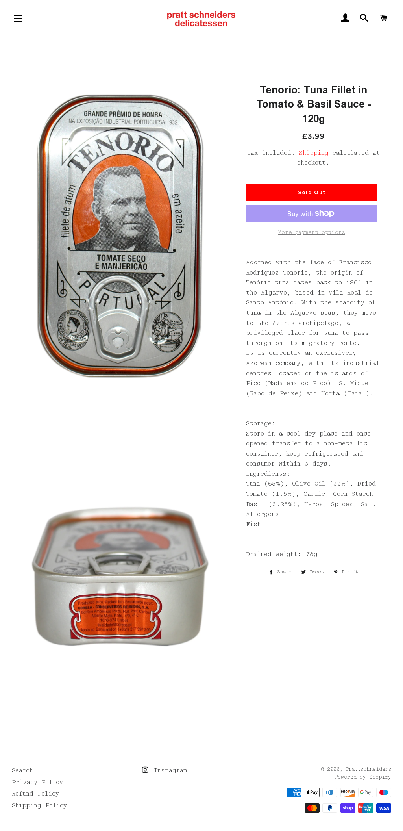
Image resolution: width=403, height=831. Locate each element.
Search (22, 770)
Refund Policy (35, 793)
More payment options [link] (311, 232)
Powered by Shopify (363, 777)
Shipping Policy (39, 805)
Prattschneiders (368, 769)
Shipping (314, 153)
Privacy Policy (37, 782)
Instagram (168, 770)
